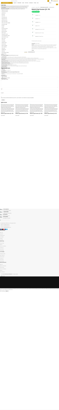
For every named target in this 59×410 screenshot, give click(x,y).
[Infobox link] (54, 1)
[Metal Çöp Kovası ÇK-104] (22, 108)
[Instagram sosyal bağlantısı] (55, 2)
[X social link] (54, 2)
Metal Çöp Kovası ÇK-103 (7, 113)
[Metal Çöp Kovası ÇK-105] (37, 108)
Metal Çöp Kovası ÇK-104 (21, 113)
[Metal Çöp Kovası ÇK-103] (8, 108)
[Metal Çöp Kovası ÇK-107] (51, 108)
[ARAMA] (48, 1)
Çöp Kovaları (3, 115)
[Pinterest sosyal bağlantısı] (57, 2)
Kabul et (7, 291)
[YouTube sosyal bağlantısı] (56, 2)
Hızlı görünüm (2, 118)
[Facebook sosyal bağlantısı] (53, 2)
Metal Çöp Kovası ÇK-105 (36, 113)
